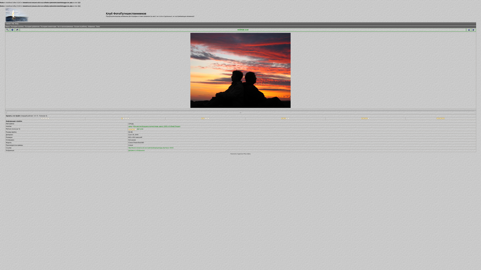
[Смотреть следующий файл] (473, 29)
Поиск (98, 26)
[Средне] (205, 119)
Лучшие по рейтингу (80, 26)
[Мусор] (45, 119)
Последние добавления (32, 26)
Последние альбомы (17, 26)
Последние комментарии (48, 26)
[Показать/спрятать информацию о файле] (12, 29)
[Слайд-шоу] (17, 29)
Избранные (91, 26)
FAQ (13, 23)
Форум (8, 26)
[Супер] (441, 119)
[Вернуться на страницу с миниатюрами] (7, 29)
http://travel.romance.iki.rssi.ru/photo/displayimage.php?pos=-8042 (151, 148)
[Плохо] (125, 119)
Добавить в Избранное (136, 150)
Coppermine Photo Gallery (244, 153)
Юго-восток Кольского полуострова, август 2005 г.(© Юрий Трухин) (156, 126)
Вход (16, 23)
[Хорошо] (285, 119)
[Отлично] (365, 119)
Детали (140, 129)
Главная (8, 23)
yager (130, 126)
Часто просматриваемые (65, 26)
